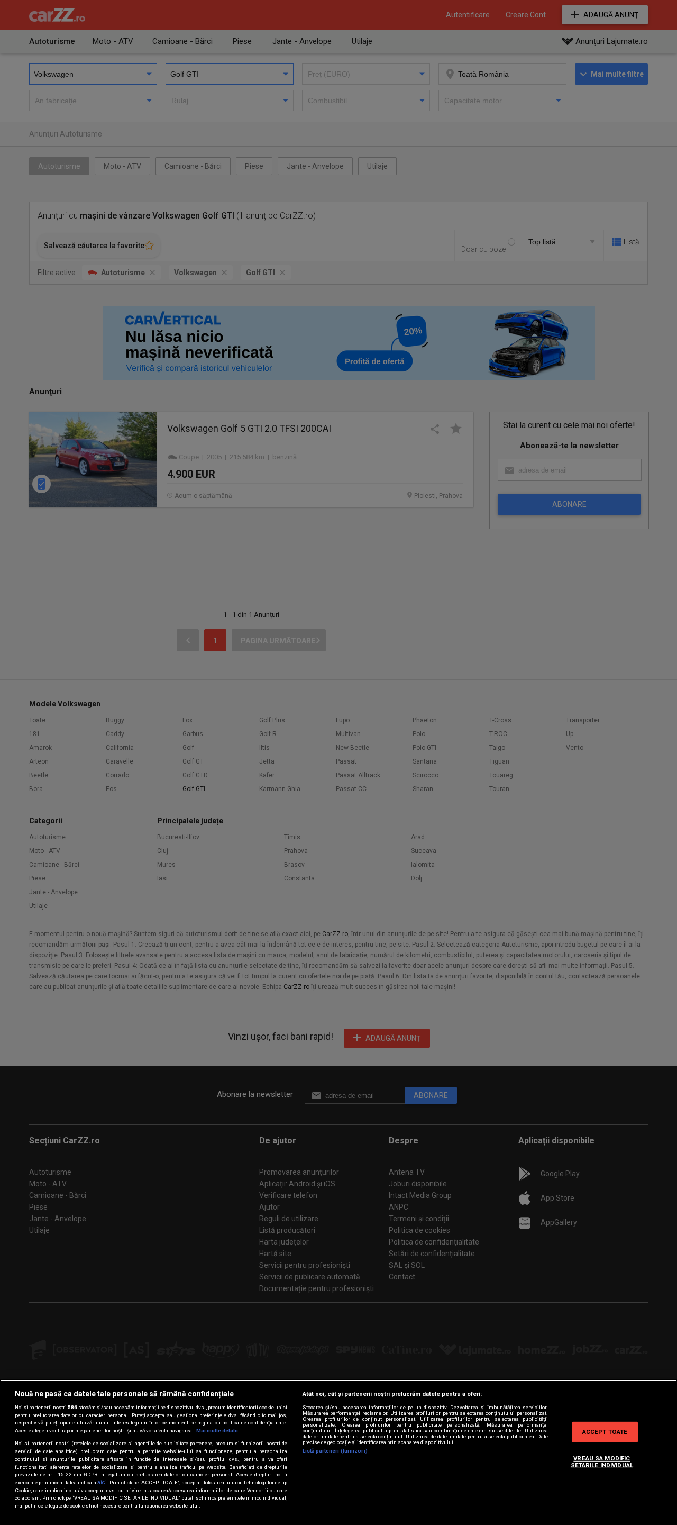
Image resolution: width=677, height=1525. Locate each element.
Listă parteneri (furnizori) (335, 1451)
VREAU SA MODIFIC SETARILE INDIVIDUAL (602, 1461)
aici (102, 1482)
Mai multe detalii (217, 1430)
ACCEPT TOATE (604, 1431)
